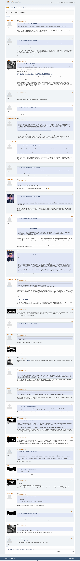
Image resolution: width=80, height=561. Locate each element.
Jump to (58, 551)
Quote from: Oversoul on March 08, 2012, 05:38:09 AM (27, 406)
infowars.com (28, 360)
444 (29, 17)
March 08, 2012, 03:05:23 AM (21, 358)
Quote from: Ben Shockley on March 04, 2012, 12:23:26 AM (28, 23)
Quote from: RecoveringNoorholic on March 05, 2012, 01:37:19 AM (29, 145)
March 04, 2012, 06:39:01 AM (21, 21)
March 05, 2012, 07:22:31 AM (21, 180)
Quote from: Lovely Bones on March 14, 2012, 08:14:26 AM (28, 513)
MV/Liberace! (10, 104)
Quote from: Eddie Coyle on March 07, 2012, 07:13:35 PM (28, 323)
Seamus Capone (10, 334)
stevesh (8, 357)
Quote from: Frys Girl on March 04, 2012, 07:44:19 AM (27, 63)
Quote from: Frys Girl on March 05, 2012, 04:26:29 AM (27, 182)
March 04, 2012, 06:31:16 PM (21, 92)
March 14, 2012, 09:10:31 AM (21, 511)
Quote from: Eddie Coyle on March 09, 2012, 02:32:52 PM (28, 527)
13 (25, 17)
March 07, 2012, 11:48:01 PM (21, 335)
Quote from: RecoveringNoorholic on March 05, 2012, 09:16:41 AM (29, 254)
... (27, 17)
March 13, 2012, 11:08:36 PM (21, 480)
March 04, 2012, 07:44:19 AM (21, 38)
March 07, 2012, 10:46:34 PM (21, 321)
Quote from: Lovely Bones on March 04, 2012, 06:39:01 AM (28, 40)
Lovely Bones (10, 20)
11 (21, 547)
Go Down (7, 17)
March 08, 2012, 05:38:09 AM (21, 389)
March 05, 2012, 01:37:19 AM (21, 119)
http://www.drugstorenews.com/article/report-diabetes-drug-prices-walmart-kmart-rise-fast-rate (34, 74)
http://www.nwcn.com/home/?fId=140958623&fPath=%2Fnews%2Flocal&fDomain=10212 (34, 129)
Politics (18, 20)
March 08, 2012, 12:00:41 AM (21, 347)
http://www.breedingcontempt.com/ (23, 540)
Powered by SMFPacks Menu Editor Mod (40, 560)
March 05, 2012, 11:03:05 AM (21, 280)
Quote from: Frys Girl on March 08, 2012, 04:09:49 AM (27, 391)
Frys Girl (8, 37)
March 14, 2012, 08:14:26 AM (21, 494)
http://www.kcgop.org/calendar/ (23, 299)
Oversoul (9, 388)
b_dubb (8, 60)
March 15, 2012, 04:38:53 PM (21, 538)
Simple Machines (12, 558)
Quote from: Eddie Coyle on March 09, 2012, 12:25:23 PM (28, 451)
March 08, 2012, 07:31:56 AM (21, 418)
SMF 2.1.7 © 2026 (7, 558)
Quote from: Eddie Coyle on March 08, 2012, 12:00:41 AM (28, 372)
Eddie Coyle (9, 308)
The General (9, 193)
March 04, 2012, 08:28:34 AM (21, 61)
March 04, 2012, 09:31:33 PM (21, 105)
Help (65, 558)
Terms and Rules (69, 558)
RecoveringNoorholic (11, 119)
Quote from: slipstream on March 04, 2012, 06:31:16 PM (27, 107)
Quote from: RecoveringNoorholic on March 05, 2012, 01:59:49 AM (29, 167)
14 (26, 17)
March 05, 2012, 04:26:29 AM (21, 165)
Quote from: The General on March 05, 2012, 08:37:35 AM (28, 228)
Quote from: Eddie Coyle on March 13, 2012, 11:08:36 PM (28, 496)
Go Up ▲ (73, 558)
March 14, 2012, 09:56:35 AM (21, 525)
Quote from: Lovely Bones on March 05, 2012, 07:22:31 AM (28, 218)
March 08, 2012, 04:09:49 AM (21, 370)
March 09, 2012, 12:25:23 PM (21, 437)
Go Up (7, 547)
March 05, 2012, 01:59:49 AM (21, 142)
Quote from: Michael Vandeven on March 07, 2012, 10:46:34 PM (29, 337)
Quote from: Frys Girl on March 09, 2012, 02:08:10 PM (27, 469)
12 (24, 17)
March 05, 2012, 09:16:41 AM (21, 216)
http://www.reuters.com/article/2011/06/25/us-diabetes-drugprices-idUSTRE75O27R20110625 (34, 73)
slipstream (9, 91)
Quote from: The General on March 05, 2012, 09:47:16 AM (28, 282)
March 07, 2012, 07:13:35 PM (21, 309)
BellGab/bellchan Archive (13, 2)
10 (21, 17)
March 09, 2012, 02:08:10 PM (21, 449)
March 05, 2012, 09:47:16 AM (21, 251)
